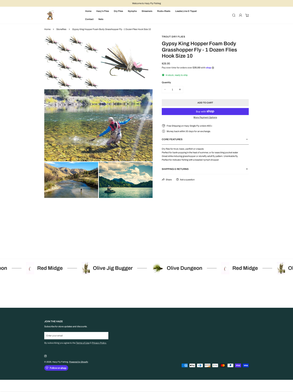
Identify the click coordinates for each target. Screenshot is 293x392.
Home (47, 29)
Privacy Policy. (99, 343)
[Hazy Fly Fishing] (50, 15)
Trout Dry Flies (173, 36)
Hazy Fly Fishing (60, 362)
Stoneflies (61, 29)
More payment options (205, 117)
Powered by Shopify (78, 362)
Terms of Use (82, 343)
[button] (247, 15)
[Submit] (104, 335)
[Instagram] (45, 356)
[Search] (233, 15)
